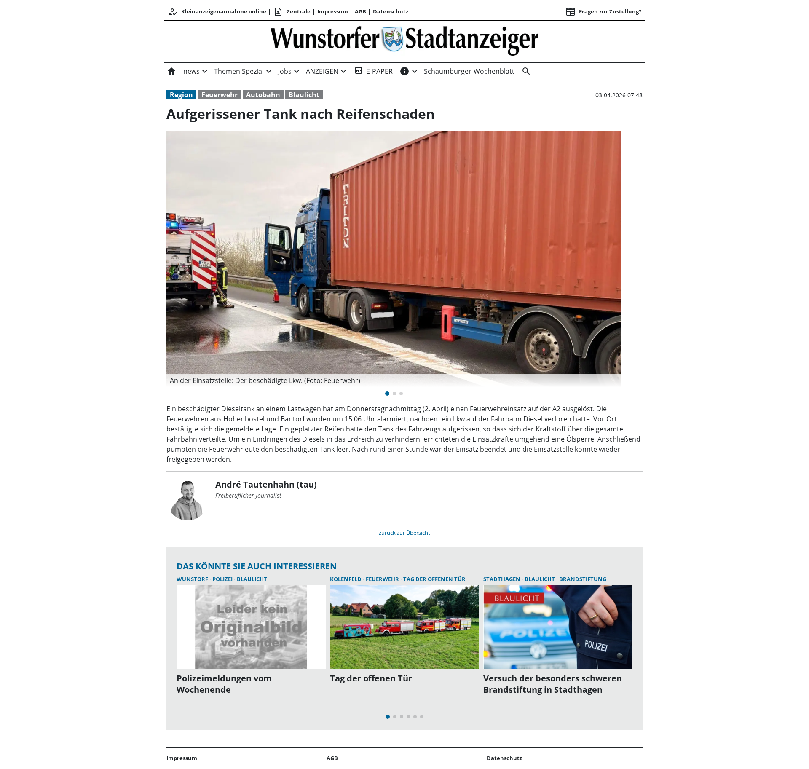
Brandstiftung (582, 579)
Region (181, 94)
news (191, 71)
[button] (393, 380)
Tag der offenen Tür (434, 579)
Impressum (332, 11)
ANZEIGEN (322, 71)
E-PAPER (373, 71)
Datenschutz (390, 11)
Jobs (285, 71)
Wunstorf (193, 579)
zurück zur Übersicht (404, 532)
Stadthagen (502, 579)
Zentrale (292, 12)
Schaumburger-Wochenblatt (469, 71)
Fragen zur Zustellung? (603, 12)
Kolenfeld (346, 579)
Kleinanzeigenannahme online (217, 12)
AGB (360, 11)
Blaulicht (304, 94)
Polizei (223, 579)
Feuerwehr (219, 94)
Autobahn (263, 94)
